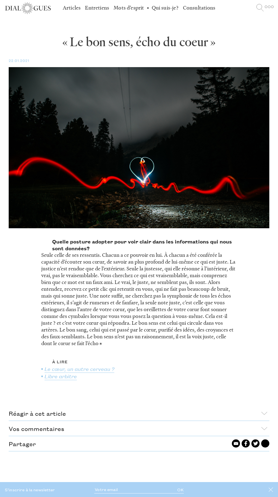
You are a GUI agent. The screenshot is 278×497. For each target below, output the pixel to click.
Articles (72, 8)
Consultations (199, 8)
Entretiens (97, 8)
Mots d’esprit (128, 8)
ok (180, 489)
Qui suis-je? (165, 8)
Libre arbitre (61, 376)
